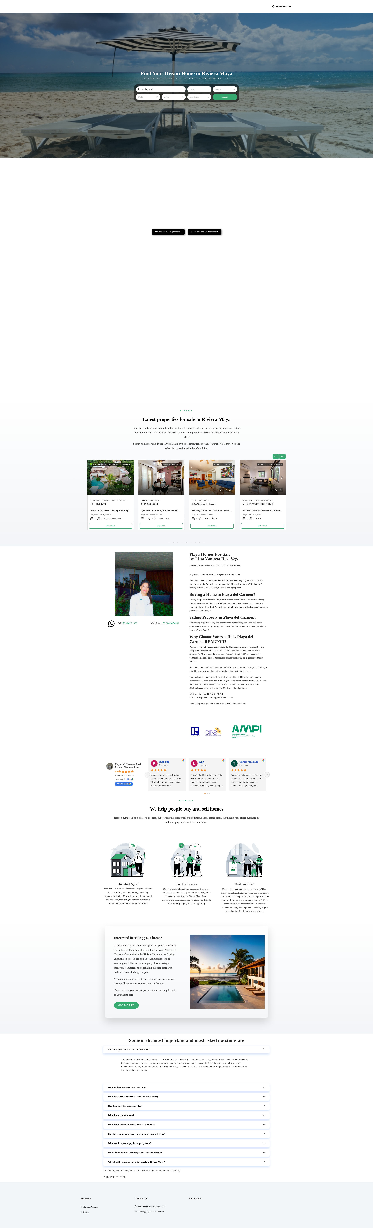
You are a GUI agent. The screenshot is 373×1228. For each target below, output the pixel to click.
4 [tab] (182, 542)
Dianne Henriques (208, 762)
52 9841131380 (130, 623)
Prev (275, 456)
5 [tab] (186, 542)
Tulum (86, 1212)
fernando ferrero (167, 762)
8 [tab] (199, 542)
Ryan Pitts (244, 762)
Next (282, 456)
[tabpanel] (110, 495)
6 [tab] (190, 542)
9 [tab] (204, 542)
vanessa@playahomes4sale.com (151, 1212)
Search (225, 97)
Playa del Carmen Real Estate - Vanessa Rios (128, 766)
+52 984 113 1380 (283, 6)
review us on (122, 783)
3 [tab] (177, 542)
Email (112, 526)
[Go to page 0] (204, 793)
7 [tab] (195, 542)
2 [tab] (173, 542)
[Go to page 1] (207, 793)
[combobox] (199, 89)
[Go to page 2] (209, 793)
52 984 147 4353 (171, 623)
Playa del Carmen (90, 1207)
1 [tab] (169, 542)
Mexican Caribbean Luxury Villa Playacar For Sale (116, 510)
